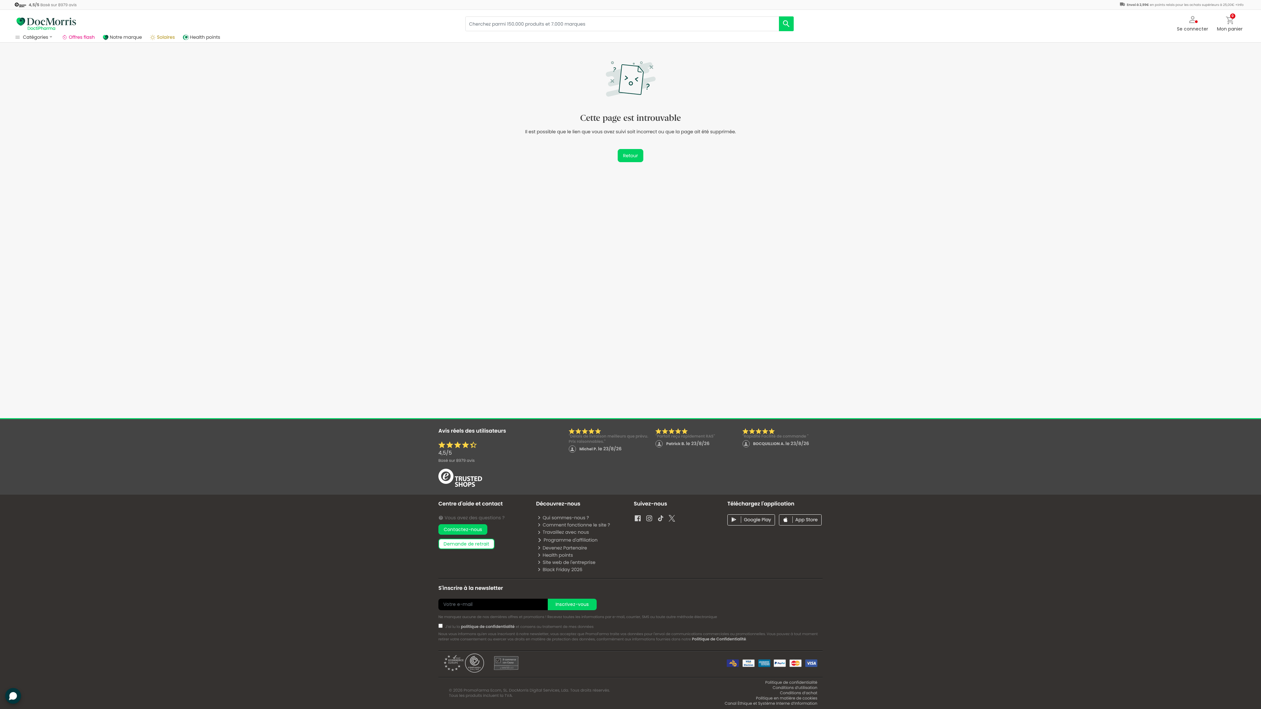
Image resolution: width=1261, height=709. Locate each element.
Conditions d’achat (798, 693)
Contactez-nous (463, 529)
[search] (786, 23)
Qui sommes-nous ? (565, 517)
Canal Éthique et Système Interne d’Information (771, 703)
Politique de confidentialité (791, 682)
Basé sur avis (456, 460)
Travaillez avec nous (565, 532)
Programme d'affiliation (570, 540)
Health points (557, 555)
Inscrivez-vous (572, 604)
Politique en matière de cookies (786, 698)
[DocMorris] (46, 23)
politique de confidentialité (488, 627)
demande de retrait (466, 544)
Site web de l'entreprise (568, 562)
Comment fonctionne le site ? (576, 525)
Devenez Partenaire (564, 548)
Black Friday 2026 (562, 569)
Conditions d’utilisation (795, 688)
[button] (1192, 23)
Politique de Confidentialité (719, 639)
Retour (630, 155)
